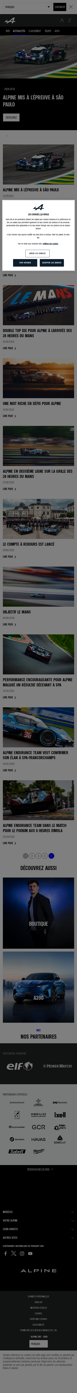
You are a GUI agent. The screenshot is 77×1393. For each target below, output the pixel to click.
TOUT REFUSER (25, 262)
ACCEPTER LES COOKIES (51, 262)
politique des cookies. (50, 243)
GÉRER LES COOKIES (37, 253)
